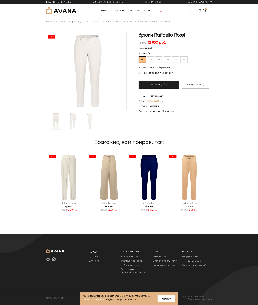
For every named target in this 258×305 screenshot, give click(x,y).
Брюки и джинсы (114, 21)
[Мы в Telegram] (48, 260)
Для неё (84, 21)
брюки (68, 206)
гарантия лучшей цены (58, 2)
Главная (50, 21)
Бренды (119, 10)
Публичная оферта (131, 265)
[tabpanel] (68, 182)
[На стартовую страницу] (55, 250)
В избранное (193, 84)
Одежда (97, 21)
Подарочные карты (164, 265)
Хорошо (166, 298)
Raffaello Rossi (155, 101)
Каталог (105, 10)
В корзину (157, 84)
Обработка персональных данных (133, 270)
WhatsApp (206, 2)
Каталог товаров (67, 21)
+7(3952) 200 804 (191, 260)
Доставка (134, 10)
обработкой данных (94, 299)
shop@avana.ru (190, 256)
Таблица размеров (131, 260)
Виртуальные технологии (200, 299)
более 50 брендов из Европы (108, 2)
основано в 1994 (153, 2)
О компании (159, 256)
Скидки (160, 10)
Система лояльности (165, 260)
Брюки (130, 21)
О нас (147, 10)
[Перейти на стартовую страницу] (61, 10)
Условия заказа (129, 256)
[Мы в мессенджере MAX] (54, 260)
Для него (94, 260)
